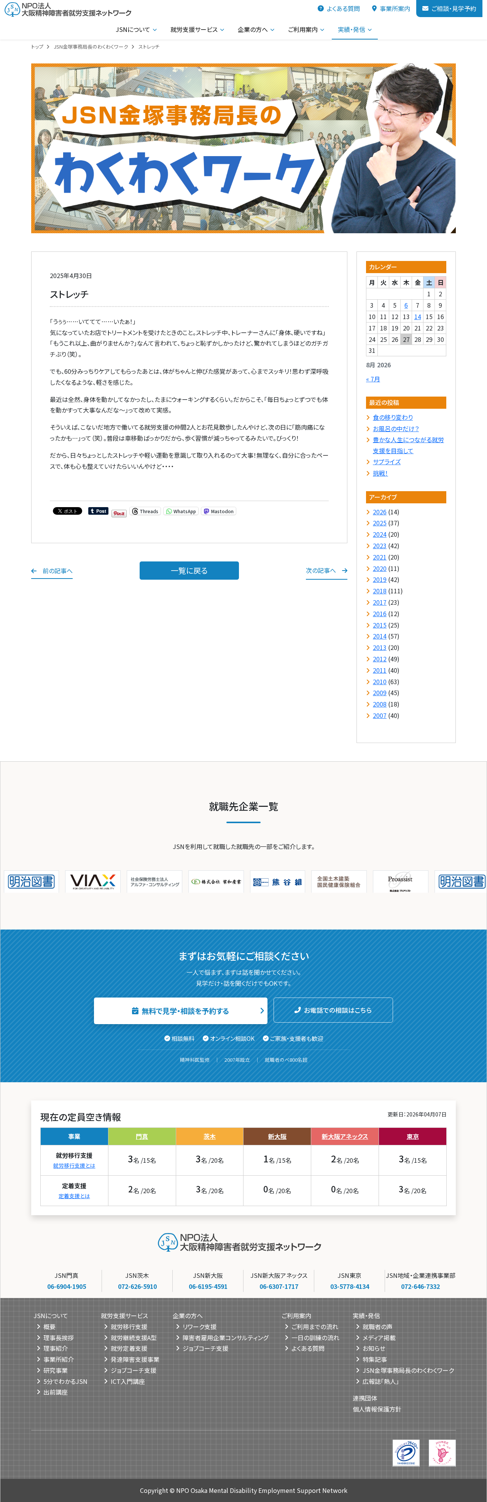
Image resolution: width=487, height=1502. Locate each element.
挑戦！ (380, 472)
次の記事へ (321, 570)
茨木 (210, 1135)
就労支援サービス (194, 29)
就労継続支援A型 (134, 1337)
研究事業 (55, 1369)
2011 (380, 670)
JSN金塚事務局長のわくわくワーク (91, 46)
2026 (380, 511)
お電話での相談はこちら (338, 1010)
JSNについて (133, 29)
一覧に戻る (189, 570)
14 (417, 316)
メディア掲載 (379, 1337)
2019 (380, 579)
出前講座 (55, 1391)
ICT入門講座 (128, 1380)
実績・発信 (351, 29)
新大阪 (277, 1135)
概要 (49, 1326)
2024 (380, 534)
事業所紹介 (58, 1358)
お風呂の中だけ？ (396, 428)
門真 (142, 1135)
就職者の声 (378, 1326)
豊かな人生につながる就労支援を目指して (408, 445)
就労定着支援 (129, 1348)
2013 (380, 647)
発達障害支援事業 (135, 1358)
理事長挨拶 (58, 1337)
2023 (380, 545)
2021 (380, 556)
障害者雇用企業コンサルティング (225, 1337)
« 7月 (373, 378)
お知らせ (374, 1348)
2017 (380, 602)
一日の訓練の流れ (315, 1337)
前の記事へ (58, 570)
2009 (380, 692)
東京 (413, 1135)
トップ (37, 46)
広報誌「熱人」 (381, 1380)
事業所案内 (395, 8)
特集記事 (375, 1358)
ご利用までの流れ (314, 1326)
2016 (380, 613)
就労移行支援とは (74, 1165)
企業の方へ (253, 29)
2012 (380, 658)
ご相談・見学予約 (453, 8)
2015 (380, 624)
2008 (380, 703)
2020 (380, 568)
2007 (380, 715)
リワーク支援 (199, 1326)
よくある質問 (343, 8)
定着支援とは (74, 1195)
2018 (380, 590)
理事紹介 (55, 1348)
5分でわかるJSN (65, 1380)
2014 (380, 635)
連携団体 (365, 1397)
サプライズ (387, 461)
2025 (380, 522)
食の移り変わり (393, 417)
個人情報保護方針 (377, 1408)
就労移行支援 (129, 1326)
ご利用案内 (303, 29)
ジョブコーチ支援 (133, 1369)
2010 (380, 681)
